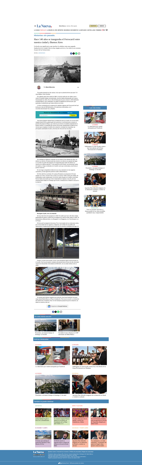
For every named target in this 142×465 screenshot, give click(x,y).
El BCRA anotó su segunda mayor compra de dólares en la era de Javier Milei (61, 443)
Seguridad (67, 30)
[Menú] (35, 26)
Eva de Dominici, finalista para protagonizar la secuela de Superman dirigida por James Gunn (98, 421)
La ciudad (37, 30)
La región (50, 30)
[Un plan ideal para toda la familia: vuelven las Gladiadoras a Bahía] (80, 412)
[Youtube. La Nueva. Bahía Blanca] (40, 454)
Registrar (73, 115)
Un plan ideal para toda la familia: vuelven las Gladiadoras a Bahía (79, 420)
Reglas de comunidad (87, 451)
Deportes (60, 30)
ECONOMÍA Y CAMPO (41, 428)
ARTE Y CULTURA (77, 405)
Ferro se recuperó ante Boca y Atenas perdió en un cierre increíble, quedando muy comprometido (95, 211)
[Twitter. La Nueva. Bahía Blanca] (37, 454)
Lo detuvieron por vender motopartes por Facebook (95, 127)
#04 (85, 174)
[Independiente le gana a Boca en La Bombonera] (43, 412)
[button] (71, 53)
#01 (85, 113)
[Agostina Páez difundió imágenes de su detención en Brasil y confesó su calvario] (95, 179)
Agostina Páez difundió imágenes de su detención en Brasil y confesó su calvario (95, 189)
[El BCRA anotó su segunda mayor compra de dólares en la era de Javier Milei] (62, 434)
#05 (85, 196)
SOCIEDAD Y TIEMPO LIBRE (80, 428)
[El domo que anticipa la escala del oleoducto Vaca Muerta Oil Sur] (43, 434)
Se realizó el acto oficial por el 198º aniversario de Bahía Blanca (68, 333)
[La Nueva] (44, 26)
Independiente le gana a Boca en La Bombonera (42, 419)
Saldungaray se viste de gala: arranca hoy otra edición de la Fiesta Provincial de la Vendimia (95, 148)
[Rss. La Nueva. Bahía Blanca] (43, 454)
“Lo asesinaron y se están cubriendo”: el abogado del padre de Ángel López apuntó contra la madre (98, 443)
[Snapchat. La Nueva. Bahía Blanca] (42, 454)
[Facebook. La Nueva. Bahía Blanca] (35, 454)
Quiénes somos (52, 451)
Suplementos (74, 30)
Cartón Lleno (91, 30)
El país (55, 30)
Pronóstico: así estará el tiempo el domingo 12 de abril (44, 333)
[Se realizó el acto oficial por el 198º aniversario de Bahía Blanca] (69, 325)
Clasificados (82, 30)
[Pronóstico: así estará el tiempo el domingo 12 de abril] (46, 325)
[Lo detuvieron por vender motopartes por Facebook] (95, 117)
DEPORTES (38, 405)
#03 (85, 154)
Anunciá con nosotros (63, 451)
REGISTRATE (93, 25)
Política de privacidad (75, 451)
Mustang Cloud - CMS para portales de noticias (73, 463)
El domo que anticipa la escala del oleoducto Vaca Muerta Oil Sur (43, 442)
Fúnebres (98, 30)
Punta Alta (43, 30)
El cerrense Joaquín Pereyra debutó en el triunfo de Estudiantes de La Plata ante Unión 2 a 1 (62, 421)
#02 (85, 133)
